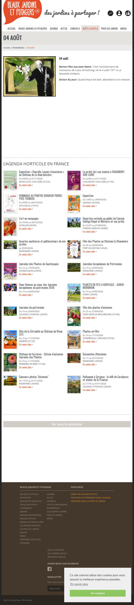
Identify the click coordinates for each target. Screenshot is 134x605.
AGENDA (54, 28)
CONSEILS (75, 28)
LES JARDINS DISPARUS (30, 525)
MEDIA (123, 28)
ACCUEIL (12, 28)
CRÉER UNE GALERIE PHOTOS (84, 494)
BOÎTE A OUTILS (90, 28)
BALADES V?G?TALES (29, 494)
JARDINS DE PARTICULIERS (31, 522)
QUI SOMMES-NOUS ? (57, 553)
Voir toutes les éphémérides (67, 424)
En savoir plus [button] (79, 584)
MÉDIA (50, 518)
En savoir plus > (26, 185)
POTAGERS (24, 543)
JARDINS (23, 511)
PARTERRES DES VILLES (30, 539)
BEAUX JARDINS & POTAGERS (32, 28)
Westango (27, 600)
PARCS (23, 536)
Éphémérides (18, 48)
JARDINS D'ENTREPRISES (30, 515)
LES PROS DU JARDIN (29, 529)
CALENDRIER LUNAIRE (57, 511)
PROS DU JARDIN (109, 28)
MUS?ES (23, 532)
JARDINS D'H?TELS (28, 518)
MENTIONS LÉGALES (56, 557)
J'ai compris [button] (98, 593)
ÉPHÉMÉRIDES (53, 508)
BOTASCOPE (25, 497)
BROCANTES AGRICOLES (31, 501)
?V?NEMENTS (26, 508)
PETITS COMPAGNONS (57, 504)
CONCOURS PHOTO (29, 504)
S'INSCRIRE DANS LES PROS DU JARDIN (88, 501)
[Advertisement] (67, 127)
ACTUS (64, 28)
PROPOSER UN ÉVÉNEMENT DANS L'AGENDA (91, 497)
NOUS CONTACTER (55, 550)
